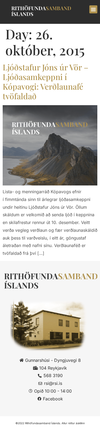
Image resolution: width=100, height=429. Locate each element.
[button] (93, 9)
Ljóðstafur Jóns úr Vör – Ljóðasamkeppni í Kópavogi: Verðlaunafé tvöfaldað (45, 81)
